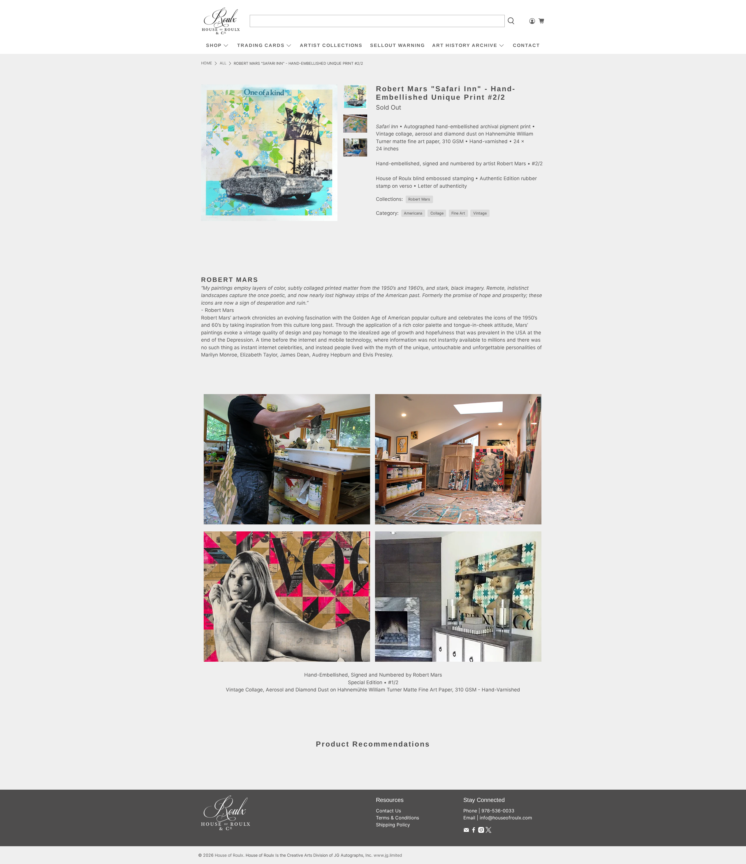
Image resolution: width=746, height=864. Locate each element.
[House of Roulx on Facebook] (473, 831)
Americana (413, 213)
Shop (214, 45)
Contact (526, 45)
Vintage (480, 213)
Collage (437, 213)
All (223, 63)
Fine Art (458, 213)
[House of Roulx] (221, 21)
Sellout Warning (397, 45)
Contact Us (388, 811)
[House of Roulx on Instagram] (481, 831)
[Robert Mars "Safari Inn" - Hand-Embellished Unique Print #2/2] (269, 153)
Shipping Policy (393, 825)
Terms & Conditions (397, 818)
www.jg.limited (388, 855)
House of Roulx (229, 855)
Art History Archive (464, 45)
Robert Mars (419, 199)
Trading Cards (261, 45)
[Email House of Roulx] (466, 831)
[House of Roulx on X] (488, 831)
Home (206, 63)
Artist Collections (331, 45)
